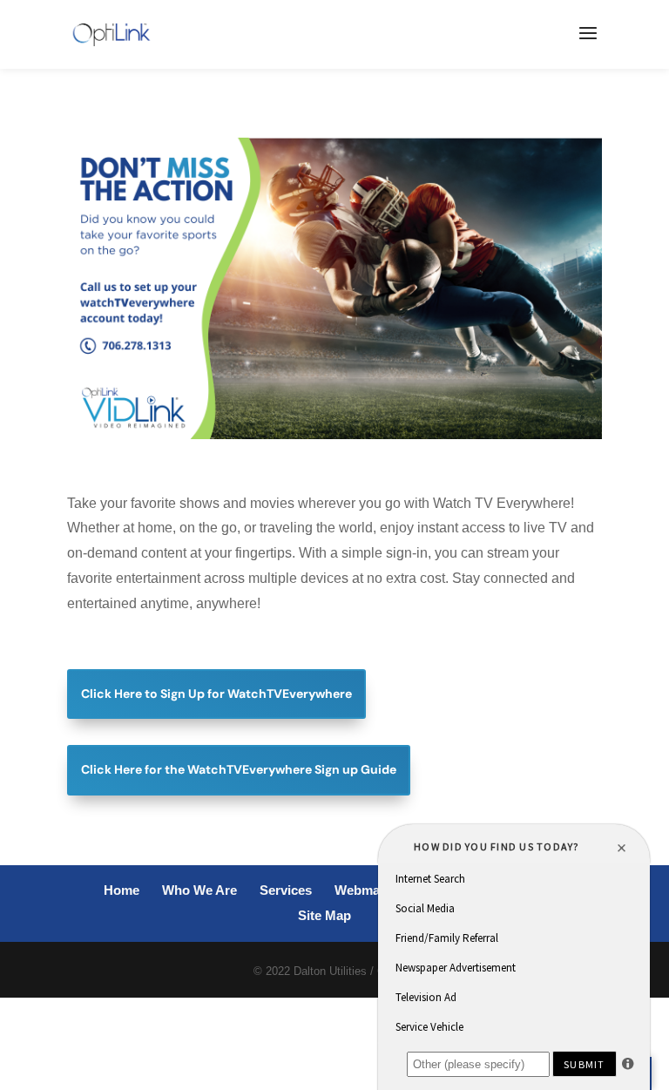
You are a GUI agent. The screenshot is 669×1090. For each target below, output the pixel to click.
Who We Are (199, 890)
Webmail (360, 890)
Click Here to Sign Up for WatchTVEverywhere (216, 693)
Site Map (324, 915)
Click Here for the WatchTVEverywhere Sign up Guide (238, 769)
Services (286, 890)
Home (121, 890)
